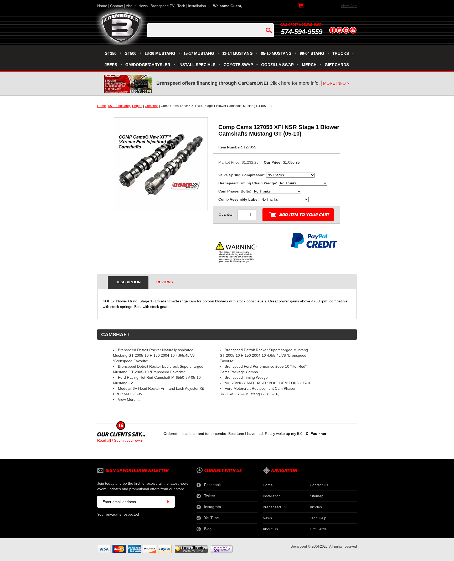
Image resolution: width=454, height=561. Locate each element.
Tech (181, 6)
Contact (116, 6)
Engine (137, 106)
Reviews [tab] (164, 282)
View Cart (349, 6)
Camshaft (151, 106)
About (131, 6)
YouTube (211, 518)
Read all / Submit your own (119, 440)
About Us (270, 529)
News (143, 6)
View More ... (129, 399)
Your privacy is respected (118, 514)
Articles (316, 507)
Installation (197, 6)
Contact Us (319, 485)
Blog (207, 529)
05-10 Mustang (119, 106)
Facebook (212, 485)
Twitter (209, 496)
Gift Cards (318, 529)
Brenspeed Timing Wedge (246, 377)
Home (102, 6)
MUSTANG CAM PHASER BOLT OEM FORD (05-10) (269, 383)
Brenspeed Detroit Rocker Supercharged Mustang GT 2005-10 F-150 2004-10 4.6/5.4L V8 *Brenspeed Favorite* (264, 355)
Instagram (212, 507)
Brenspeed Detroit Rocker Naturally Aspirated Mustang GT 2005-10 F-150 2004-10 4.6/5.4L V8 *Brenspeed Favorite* (154, 355)
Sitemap (316, 496)
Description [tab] (128, 282)
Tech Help (318, 518)
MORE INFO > (336, 83)
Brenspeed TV (162, 6)
